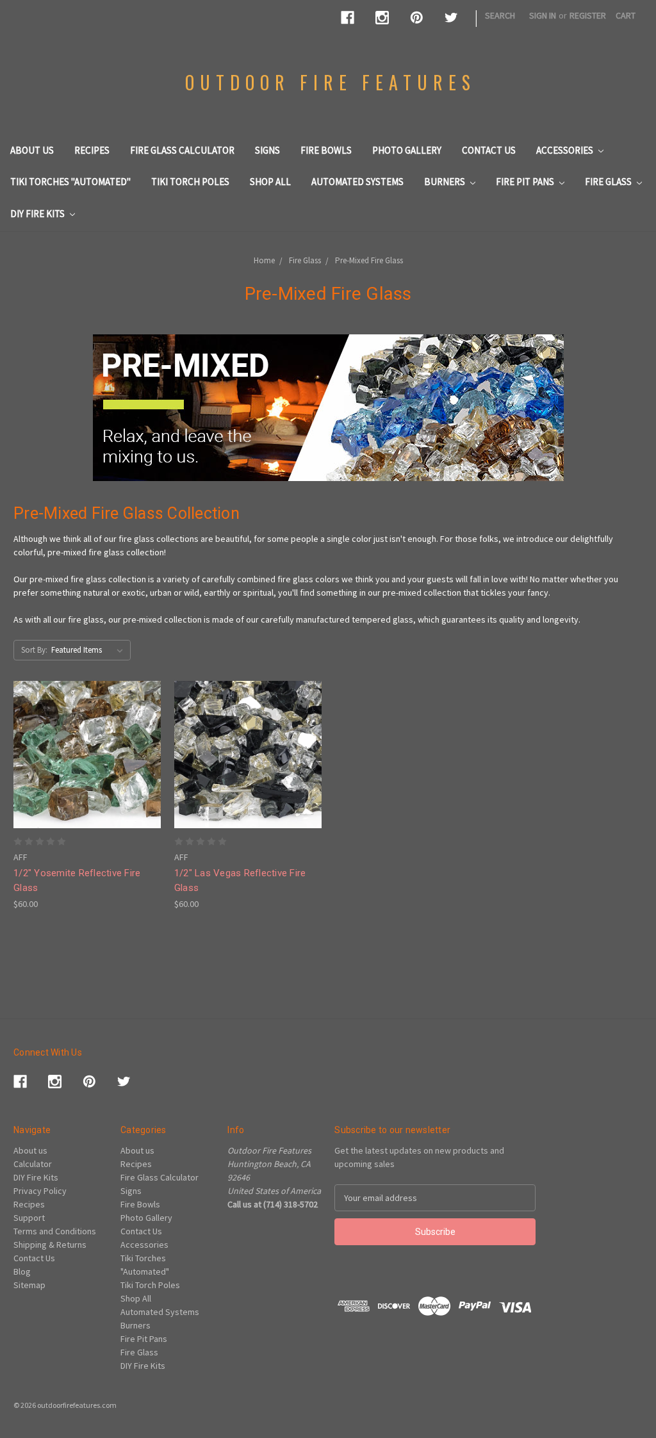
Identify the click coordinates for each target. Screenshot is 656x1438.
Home (264, 260)
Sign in (542, 15)
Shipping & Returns (49, 1244)
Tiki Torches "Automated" (70, 182)
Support (29, 1217)
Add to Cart (87, 777)
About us (32, 150)
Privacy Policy (40, 1191)
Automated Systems (357, 182)
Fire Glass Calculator (182, 150)
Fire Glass (609, 182)
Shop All (270, 182)
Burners (445, 182)
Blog (22, 1271)
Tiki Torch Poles (190, 182)
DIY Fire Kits (38, 214)
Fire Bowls (326, 150)
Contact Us (489, 150)
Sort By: (34, 649)
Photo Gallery (406, 150)
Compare (83, 755)
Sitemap (29, 1285)
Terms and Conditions (54, 1231)
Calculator (32, 1164)
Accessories (565, 150)
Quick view (87, 731)
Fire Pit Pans (526, 182)
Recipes (92, 150)
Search (500, 15)
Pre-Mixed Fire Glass (369, 260)
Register (588, 15)
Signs (267, 150)
